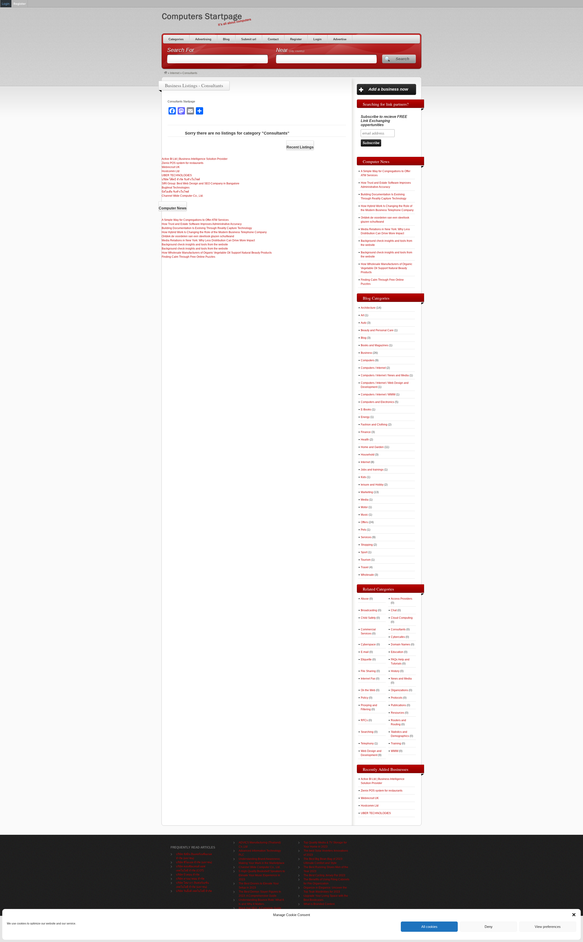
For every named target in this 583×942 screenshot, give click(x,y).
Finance (366, 432)
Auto (363, 322)
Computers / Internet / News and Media (385, 375)
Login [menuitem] (6, 3)
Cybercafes (398, 637)
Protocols (396, 697)
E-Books (366, 409)
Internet (174, 73)
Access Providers (401, 598)
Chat (394, 610)
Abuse (365, 598)
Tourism (366, 559)
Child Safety (368, 617)
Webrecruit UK (171, 167)
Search (402, 59)
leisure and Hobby (372, 484)
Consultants (398, 629)
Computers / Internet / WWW (378, 394)
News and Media (401, 678)
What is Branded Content (319, 904)
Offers (364, 522)
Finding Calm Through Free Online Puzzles (188, 256)
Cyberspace (368, 644)
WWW (394, 751)
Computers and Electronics (377, 402)
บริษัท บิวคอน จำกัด (187, 874)
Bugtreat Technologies (175, 187)
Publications (398, 705)
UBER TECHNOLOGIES (177, 175)
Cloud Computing (402, 617)
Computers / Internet (373, 367)
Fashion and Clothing (374, 424)
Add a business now (388, 89)
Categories (176, 39)
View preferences (548, 927)
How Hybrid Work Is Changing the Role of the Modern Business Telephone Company (214, 232)
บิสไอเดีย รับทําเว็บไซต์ (175, 191)
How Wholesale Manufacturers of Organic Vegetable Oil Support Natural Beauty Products (217, 252)
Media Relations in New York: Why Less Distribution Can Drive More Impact (208, 240)
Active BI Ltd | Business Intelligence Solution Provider (195, 158)
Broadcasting (369, 610)
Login (317, 39)
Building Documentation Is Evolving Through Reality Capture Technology (207, 228)
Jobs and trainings (372, 469)
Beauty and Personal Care (377, 330)
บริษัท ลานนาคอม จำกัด (190, 878)
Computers (367, 360)
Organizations (399, 690)
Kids (363, 477)
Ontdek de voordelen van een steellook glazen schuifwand (198, 236)
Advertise (339, 39)
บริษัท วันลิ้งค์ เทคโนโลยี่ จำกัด (194, 891)
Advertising (203, 39)
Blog (226, 39)
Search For (180, 50)
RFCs (364, 720)
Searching (367, 731)
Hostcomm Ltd (170, 171)
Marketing (367, 492)
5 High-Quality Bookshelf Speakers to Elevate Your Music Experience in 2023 (262, 875)
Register (296, 39)
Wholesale (367, 574)
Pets (363, 529)
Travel (364, 567)
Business (366, 352)
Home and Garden (372, 447)
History (395, 671)
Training (396, 743)
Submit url (248, 39)
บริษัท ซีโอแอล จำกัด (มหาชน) (194, 862)
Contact (273, 39)
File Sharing (368, 671)
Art (362, 315)
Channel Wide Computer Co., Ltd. (182, 195)
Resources (397, 712)
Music (364, 514)
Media (364, 499)
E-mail (365, 652)
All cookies (429, 927)
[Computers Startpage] (165, 73)
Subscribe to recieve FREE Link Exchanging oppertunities (384, 121)
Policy (364, 697)
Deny (489, 927)
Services (366, 537)
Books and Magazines (374, 345)
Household (367, 454)
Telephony (367, 743)
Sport (364, 552)
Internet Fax (368, 678)
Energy (365, 417)
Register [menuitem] (19, 3)
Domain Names (400, 644)
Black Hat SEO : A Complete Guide (260, 908)
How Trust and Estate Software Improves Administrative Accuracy (202, 224)
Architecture (368, 307)
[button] (574, 914)
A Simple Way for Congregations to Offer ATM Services (195, 219)
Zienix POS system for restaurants (182, 163)
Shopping (367, 544)
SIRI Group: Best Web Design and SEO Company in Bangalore (200, 183)
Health (365, 439)
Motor (364, 507)
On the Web (368, 690)
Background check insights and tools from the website (195, 244)
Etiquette (366, 659)
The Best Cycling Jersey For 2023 (324, 875)
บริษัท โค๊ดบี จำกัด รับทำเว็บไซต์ (181, 179)
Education (397, 652)
